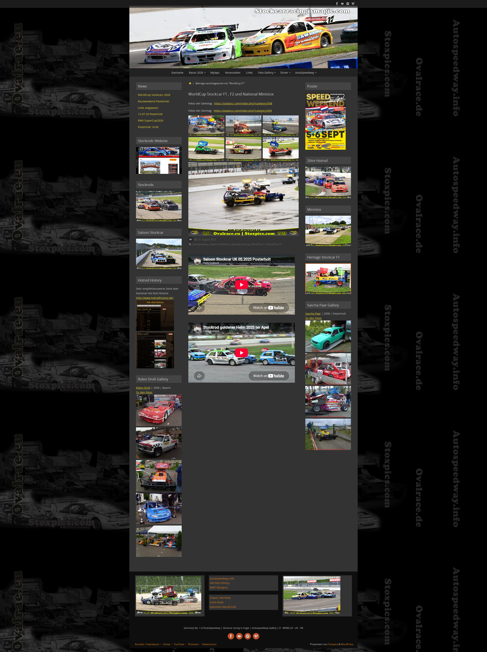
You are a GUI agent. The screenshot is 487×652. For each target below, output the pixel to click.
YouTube (179, 644)
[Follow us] (347, 3)
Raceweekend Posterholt (153, 101)
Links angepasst (148, 108)
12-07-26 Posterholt (150, 114)
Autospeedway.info (222, 578)
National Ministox (220, 244)
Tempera (333, 644)
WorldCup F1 (258, 244)
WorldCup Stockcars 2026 (154, 95)
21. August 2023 (207, 239)
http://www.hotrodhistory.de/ (154, 298)
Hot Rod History (220, 583)
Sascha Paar (313, 313)
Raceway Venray (241, 244)
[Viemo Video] (353, 3)
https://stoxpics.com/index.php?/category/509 (243, 110)
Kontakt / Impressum (147, 644)
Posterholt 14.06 (148, 127)
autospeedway (200, 244)
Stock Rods (217, 602)
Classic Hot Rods (220, 598)
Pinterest (193, 644)
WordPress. (347, 644)
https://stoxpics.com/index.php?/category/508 (243, 103)
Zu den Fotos (144, 392)
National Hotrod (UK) (223, 607)
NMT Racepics (219, 587)
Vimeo (166, 644)
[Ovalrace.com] (337, 3)
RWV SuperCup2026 (150, 120)
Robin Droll (143, 388)
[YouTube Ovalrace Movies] (342, 3)
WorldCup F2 (274, 244)
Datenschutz (209, 644)
